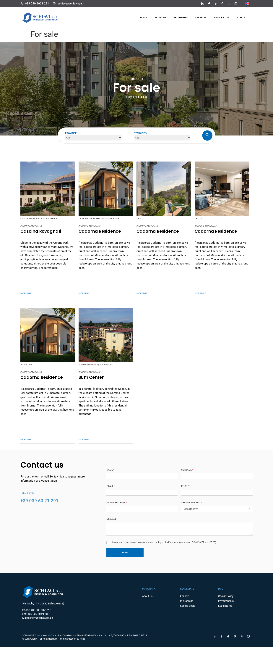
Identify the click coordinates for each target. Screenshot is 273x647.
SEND (125, 552)
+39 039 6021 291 (37, 3)
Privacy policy (226, 600)
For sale (184, 596)
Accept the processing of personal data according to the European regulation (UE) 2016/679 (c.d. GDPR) (164, 542)
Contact (243, 17)
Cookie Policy (225, 596)
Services (201, 17)
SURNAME (187, 470)
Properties (181, 17)
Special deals (187, 605)
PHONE (185, 486)
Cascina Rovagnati (40, 231)
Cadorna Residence (100, 231)
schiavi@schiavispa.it (71, 3)
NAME (110, 470)
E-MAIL (110, 486)
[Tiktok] (215, 3)
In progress (186, 600)
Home (143, 17)
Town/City (140, 133)
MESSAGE (111, 519)
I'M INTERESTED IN (116, 502)
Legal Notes (225, 605)
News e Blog (222, 17)
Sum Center (91, 377)
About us (160, 17)
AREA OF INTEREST (191, 502)
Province (71, 133)
